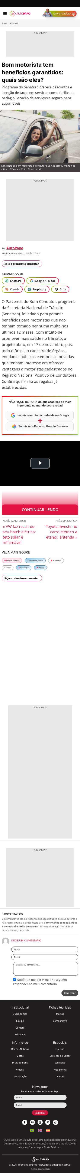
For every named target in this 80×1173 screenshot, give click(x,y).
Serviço (7, 567)
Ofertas (60, 1076)
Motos (19, 1055)
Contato (20, 1027)
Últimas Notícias (20, 1049)
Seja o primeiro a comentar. (21, 263)
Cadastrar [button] (40, 1112)
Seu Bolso (24, 567)
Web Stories (60, 1069)
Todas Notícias (13, 560)
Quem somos (20, 1013)
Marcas (60, 1013)
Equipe (20, 1020)
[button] (60, 14)
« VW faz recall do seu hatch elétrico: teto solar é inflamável (19, 534)
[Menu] (5, 14)
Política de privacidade (40, 1169)
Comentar (70, 992)
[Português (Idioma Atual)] (32, 1130)
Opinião (59, 1049)
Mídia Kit (20, 1034)
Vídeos (41, 567)
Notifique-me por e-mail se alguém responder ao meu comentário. (40, 982)
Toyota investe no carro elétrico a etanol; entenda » (61, 532)
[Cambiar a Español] (48, 1130)
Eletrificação (20, 1076)
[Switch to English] (40, 1130)
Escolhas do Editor (35, 560)
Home (4, 23)
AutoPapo (14, 248)
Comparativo (60, 1020)
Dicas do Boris (20, 1062)
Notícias (14, 23)
